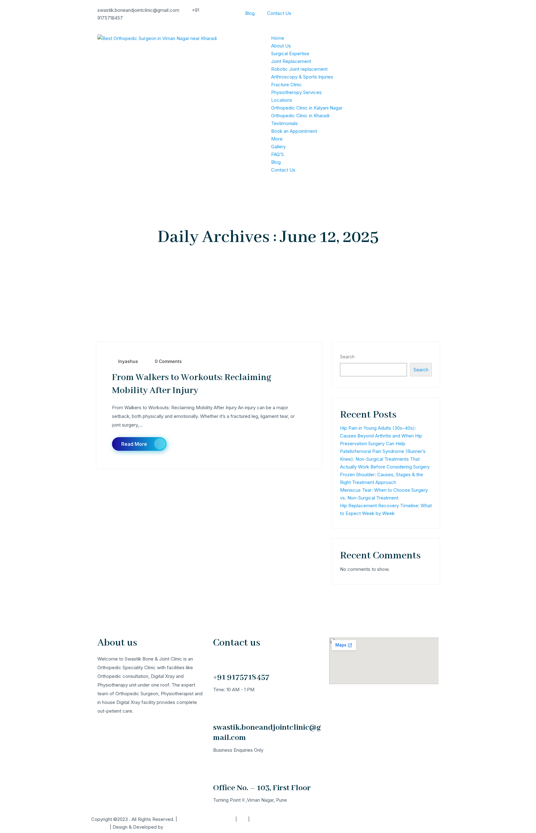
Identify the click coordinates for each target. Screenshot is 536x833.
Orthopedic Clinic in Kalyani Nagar (306, 108)
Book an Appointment (294, 131)
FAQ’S (277, 154)
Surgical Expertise (290, 53)
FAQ (242, 819)
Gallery (278, 147)
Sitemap (100, 827)
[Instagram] (292, 823)
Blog (250, 13)
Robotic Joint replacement (299, 69)
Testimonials (284, 123)
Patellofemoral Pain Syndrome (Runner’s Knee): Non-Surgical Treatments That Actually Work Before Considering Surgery (385, 459)
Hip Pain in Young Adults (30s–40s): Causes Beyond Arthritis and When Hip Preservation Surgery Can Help (381, 435)
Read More (134, 444)
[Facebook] (276, 823)
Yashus (172, 827)
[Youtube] (326, 823)
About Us (281, 46)
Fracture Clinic (286, 84)
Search (347, 356)
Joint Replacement (291, 61)
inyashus (128, 361)
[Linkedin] (309, 823)
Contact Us (279, 13)
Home (277, 38)
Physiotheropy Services (296, 92)
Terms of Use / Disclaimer (206, 819)
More (277, 139)
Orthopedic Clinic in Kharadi (300, 116)
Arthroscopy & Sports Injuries (302, 77)
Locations (281, 100)
